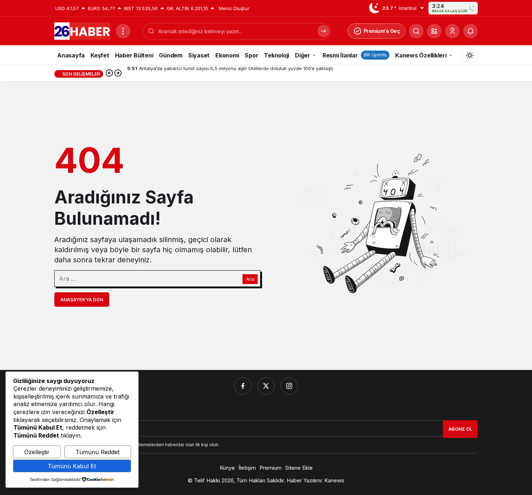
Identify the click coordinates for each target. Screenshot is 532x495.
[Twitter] (266, 386)
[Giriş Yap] (452, 31)
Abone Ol (460, 429)
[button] (434, 31)
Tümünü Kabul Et (72, 466)
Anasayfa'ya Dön (81, 299)
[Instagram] (289, 386)
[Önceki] (109, 73)
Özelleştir (37, 452)
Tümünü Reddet (97, 452)
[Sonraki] (118, 73)
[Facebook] (243, 386)
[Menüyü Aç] (123, 31)
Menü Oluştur (234, 8)
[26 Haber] (82, 30)
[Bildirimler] (470, 31)
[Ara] (416, 31)
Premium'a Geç (382, 31)
